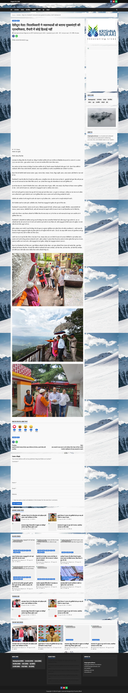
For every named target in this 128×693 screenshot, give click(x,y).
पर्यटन (39, 10)
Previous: (29, 447)
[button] (116, 9)
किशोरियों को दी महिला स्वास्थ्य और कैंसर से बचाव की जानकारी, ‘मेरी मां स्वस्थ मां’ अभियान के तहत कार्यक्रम (47, 558)
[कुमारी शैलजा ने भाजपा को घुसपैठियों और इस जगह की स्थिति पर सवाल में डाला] (50, 633)
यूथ (43, 10)
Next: (67, 447)
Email (14, 488)
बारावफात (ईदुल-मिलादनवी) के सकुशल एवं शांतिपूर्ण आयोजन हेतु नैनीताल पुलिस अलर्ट (16, 527)
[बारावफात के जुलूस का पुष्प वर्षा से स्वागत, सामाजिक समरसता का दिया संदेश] (103, 633)
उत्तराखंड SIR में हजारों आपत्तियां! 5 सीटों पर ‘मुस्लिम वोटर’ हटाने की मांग (70, 584)
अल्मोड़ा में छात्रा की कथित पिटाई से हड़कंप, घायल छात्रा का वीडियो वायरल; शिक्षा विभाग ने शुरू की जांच (71, 558)
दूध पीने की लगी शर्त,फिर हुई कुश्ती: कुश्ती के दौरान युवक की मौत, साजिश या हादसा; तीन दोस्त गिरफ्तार (22, 585)
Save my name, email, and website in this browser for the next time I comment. (36, 500)
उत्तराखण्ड (16, 10)
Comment (15, 461)
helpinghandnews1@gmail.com (22, 33)
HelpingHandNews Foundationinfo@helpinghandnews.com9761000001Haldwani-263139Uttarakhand (92, 667)
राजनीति (34, 10)
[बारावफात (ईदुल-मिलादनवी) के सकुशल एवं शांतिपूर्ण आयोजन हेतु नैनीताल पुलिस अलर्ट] (77, 633)
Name (14, 482)
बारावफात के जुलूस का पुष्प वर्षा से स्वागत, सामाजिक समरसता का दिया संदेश (52, 527)
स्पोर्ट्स (47, 10)
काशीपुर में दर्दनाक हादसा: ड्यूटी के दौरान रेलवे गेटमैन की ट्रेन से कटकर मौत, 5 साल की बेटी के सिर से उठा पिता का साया (63, 681)
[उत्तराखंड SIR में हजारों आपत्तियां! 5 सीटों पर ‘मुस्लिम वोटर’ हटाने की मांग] (71, 573)
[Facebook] (111, 1)
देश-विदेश (28, 10)
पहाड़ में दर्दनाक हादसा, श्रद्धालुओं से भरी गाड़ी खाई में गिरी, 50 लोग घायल (23, 557)
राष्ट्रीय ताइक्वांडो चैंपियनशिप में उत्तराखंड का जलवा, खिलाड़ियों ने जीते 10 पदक (46, 584)
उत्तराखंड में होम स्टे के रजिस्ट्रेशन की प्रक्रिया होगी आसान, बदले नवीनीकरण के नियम (16, 517)
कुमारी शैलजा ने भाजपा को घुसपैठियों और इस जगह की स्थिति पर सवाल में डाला (52, 517)
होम (11, 10)
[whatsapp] (116, 1)
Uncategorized (91, 99)
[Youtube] (114, 1)
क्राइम (22, 10)
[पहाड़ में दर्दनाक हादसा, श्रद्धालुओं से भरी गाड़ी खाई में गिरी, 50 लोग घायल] (23, 546)
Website (14, 494)
